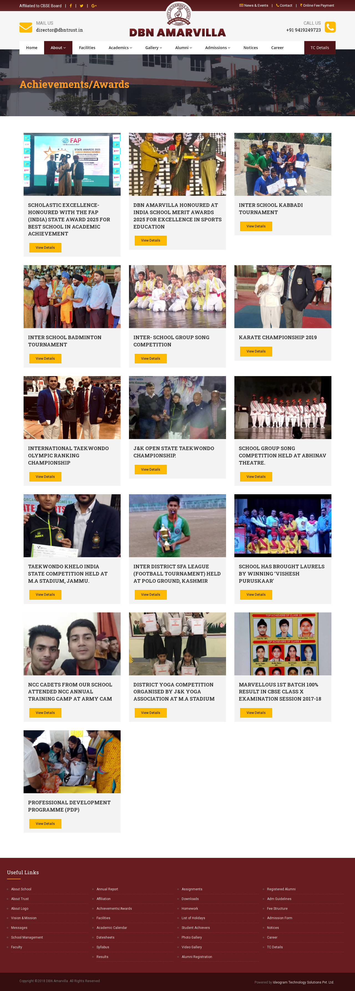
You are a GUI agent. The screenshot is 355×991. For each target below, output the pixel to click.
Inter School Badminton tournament (65, 341)
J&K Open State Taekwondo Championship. (173, 452)
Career (277, 47)
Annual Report (107, 889)
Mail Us (44, 23)
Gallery (152, 47)
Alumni (182, 47)
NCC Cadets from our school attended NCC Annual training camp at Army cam (70, 691)
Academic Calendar (112, 928)
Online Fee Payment (318, 5)
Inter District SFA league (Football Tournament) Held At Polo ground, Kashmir (177, 573)
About (56, 47)
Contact (285, 5)
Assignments (192, 889)
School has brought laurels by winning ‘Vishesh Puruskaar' (281, 573)
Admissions (216, 47)
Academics (119, 47)
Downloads (190, 899)
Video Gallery (192, 947)
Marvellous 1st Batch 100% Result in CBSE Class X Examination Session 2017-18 (280, 691)
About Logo (19, 909)
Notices (251, 47)
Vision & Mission (24, 918)
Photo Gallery (192, 937)
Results (102, 957)
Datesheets (106, 937)
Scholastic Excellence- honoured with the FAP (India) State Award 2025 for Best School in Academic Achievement (69, 219)
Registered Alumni (281, 889)
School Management (27, 937)
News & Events (256, 5)
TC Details (320, 47)
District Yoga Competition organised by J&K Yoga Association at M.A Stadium (174, 691)
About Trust (20, 899)
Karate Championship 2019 (278, 337)
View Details (45, 248)
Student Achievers (196, 928)
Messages (19, 928)
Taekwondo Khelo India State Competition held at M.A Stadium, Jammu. (68, 573)
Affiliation (104, 899)
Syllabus (103, 947)
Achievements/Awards (114, 909)
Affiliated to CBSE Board (40, 6)
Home (31, 47)
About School (21, 889)
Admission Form (279, 918)
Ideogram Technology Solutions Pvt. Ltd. (303, 982)
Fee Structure (277, 909)
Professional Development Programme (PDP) (69, 806)
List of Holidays (193, 918)
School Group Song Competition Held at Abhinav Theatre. (282, 455)
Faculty (16, 947)
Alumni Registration (197, 957)
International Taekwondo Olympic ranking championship (68, 455)
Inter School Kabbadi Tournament (271, 209)
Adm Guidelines (279, 899)
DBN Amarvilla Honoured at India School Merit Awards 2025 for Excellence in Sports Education (177, 216)
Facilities (87, 47)
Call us (312, 23)
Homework (190, 909)
